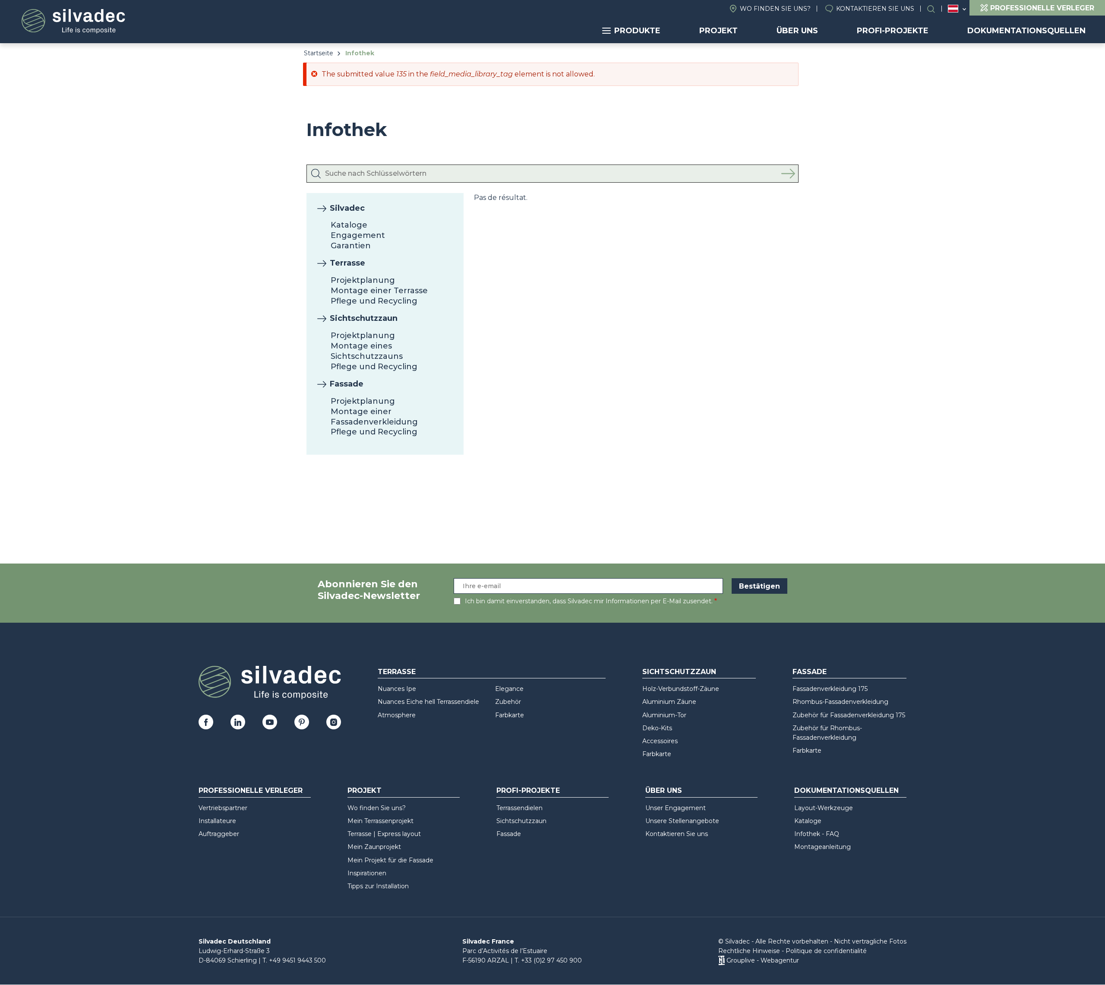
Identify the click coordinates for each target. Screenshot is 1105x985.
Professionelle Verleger (251, 790)
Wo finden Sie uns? (775, 9)
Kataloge (349, 225)
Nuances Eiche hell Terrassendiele (428, 702)
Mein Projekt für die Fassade (390, 860)
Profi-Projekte (892, 30)
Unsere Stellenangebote (682, 821)
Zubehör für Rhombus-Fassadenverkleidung (827, 732)
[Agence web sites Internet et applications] (721, 960)
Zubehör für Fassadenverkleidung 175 (848, 715)
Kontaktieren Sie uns (875, 9)
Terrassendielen (519, 808)
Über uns (797, 30)
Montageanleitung (822, 847)
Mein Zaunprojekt (374, 847)
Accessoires (660, 741)
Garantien (351, 245)
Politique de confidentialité (826, 951)
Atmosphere (397, 715)
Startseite (318, 53)
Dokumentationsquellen (1026, 30)
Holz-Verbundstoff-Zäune (680, 689)
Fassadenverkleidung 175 (830, 689)
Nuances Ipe (397, 689)
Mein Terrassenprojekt (380, 821)
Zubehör (508, 702)
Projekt (718, 30)
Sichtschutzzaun (364, 318)
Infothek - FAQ (816, 834)
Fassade (346, 384)
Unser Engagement (675, 808)
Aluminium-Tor (664, 715)
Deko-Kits (657, 728)
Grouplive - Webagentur (762, 960)
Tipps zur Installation (378, 886)
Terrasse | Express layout (384, 834)
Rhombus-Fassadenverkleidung (840, 702)
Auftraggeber (219, 834)
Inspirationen (366, 873)
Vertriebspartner (223, 808)
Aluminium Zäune (669, 702)
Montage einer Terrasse (379, 290)
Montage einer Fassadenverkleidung (374, 417)
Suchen (935, 9)
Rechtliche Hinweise (749, 951)
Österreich (953, 9)
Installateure (217, 821)
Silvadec (347, 208)
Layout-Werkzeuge (823, 808)
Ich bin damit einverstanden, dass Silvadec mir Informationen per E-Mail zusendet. (589, 601)
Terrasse (347, 263)
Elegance (509, 689)
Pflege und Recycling (374, 301)
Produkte (637, 30)
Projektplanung (363, 280)
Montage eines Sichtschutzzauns (367, 351)
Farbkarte (509, 715)
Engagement (358, 235)
